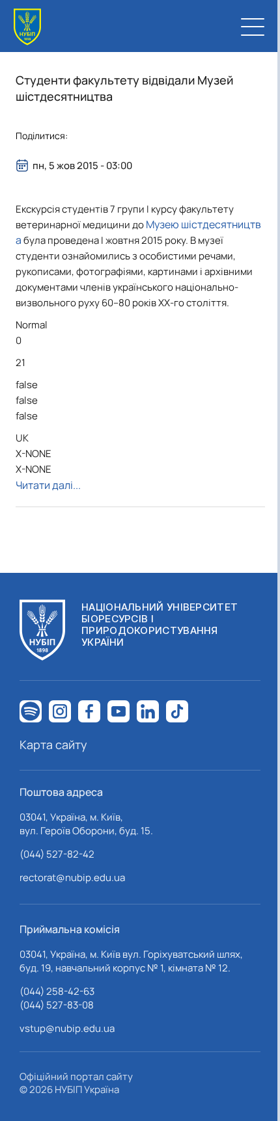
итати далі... (48, 485)
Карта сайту (53, 744)
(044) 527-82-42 (57, 854)
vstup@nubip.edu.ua (67, 1028)
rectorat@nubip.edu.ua (72, 877)
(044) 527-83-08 (57, 1005)
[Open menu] (252, 26)
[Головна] (27, 27)
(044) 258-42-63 (57, 991)
